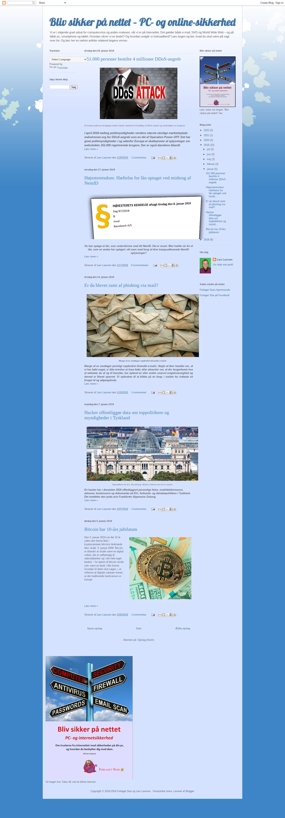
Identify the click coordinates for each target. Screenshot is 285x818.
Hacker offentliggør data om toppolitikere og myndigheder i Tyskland (126, 415)
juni (209, 154)
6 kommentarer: (140, 265)
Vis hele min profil (223, 264)
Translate (62, 67)
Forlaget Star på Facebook (215, 295)
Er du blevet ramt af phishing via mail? (121, 285)
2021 (207, 135)
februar (211, 164)
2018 (207, 239)
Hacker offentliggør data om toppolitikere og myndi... (216, 218)
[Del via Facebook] (171, 158)
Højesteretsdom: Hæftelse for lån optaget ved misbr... (216, 192)
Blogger (190, 791)
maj (209, 159)
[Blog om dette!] (164, 158)
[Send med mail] (160, 158)
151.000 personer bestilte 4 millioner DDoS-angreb (132, 58)
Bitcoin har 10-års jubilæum (110, 529)
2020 (207, 140)
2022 (207, 130)
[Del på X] (167, 158)
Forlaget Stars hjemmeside (215, 289)
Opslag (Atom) (146, 639)
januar (210, 169)
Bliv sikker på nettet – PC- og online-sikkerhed (142, 22)
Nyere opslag (94, 628)
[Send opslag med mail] (153, 157)
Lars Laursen (224, 259)
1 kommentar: (139, 157)
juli (209, 149)
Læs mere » (91, 149)
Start (138, 628)
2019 (207, 145)
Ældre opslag (182, 628)
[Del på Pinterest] (175, 158)
